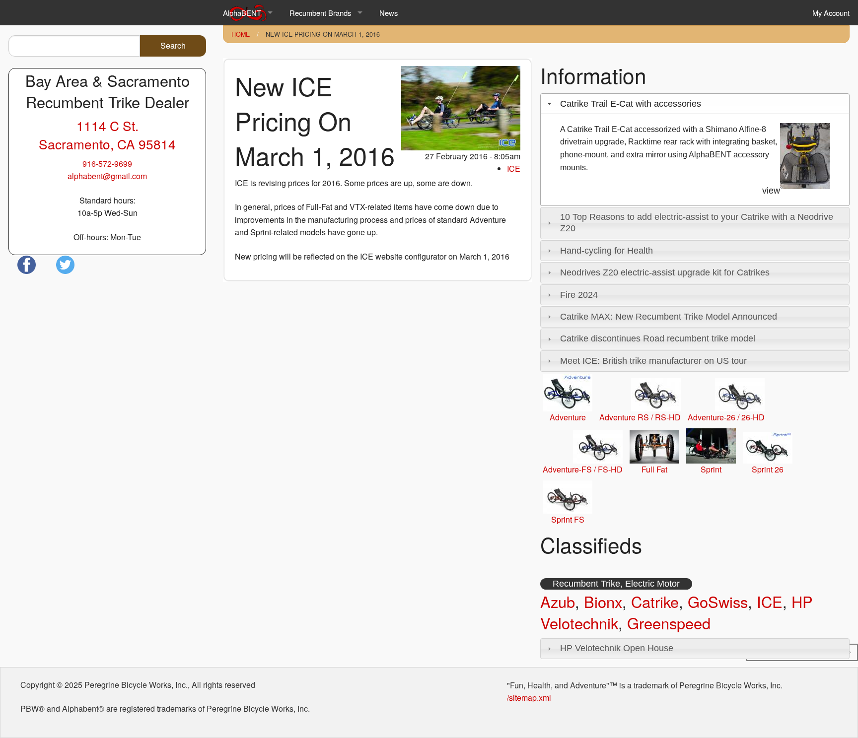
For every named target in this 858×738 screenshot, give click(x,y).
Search (173, 45)
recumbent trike (586, 584)
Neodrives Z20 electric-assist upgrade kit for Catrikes (665, 272)
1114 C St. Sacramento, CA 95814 (107, 134)
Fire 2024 (579, 295)
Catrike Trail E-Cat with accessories (630, 104)
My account (831, 12)
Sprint (711, 469)
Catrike (655, 601)
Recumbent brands (320, 12)
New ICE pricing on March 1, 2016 (323, 34)
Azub (557, 601)
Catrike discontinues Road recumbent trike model (657, 338)
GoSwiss (718, 601)
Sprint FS (567, 519)
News (388, 12)
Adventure (568, 417)
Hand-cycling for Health (606, 251)
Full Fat (654, 469)
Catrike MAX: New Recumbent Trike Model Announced (668, 317)
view (771, 191)
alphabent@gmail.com (107, 176)
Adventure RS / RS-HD (640, 417)
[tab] (695, 103)
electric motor (652, 584)
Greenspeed (669, 623)
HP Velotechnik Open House (616, 648)
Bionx (603, 601)
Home (240, 34)
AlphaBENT (242, 12)
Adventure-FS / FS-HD (583, 469)
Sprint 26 (768, 469)
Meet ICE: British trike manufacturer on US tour (653, 361)
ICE (513, 168)
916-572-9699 (107, 163)
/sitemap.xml (529, 697)
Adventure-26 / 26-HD (726, 417)
